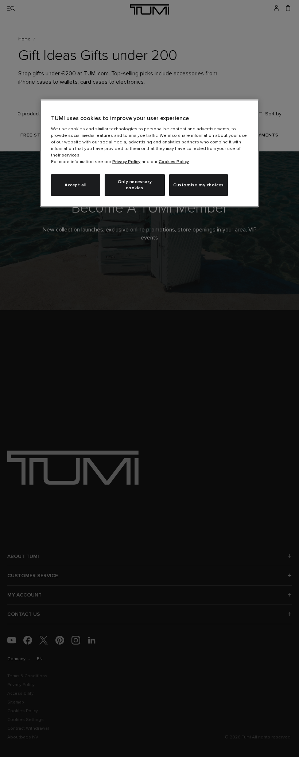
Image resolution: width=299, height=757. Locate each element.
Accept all (76, 185)
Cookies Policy (174, 162)
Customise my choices (198, 185)
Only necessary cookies (135, 185)
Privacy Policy (126, 162)
